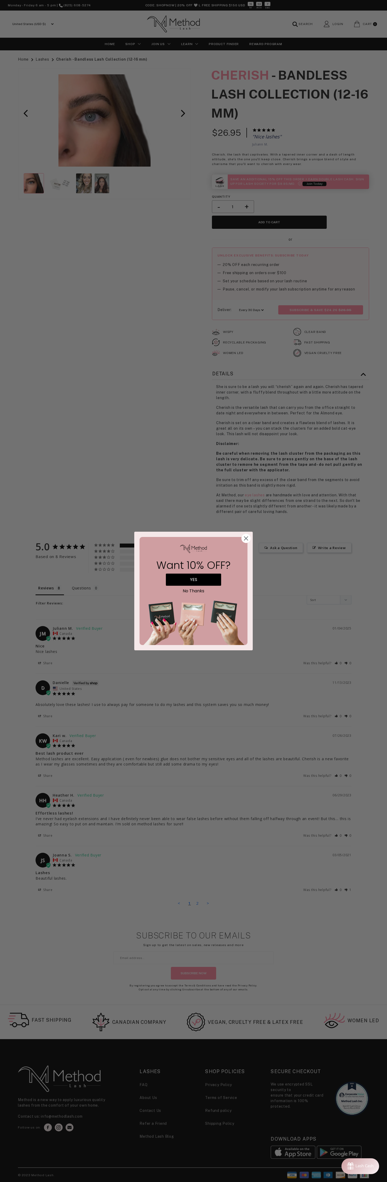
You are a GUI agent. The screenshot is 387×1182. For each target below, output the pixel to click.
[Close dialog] (246, 538)
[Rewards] (360, 1166)
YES (193, 580)
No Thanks (193, 591)
